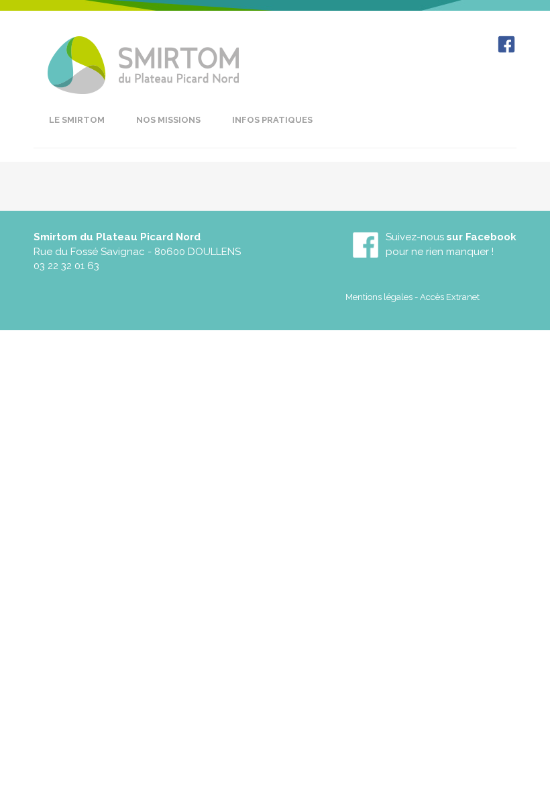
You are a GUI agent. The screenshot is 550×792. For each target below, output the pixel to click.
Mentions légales (378, 297)
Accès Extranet (450, 297)
